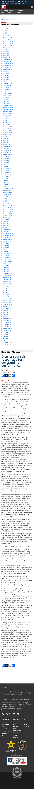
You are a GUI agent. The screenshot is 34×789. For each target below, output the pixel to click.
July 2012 (6, 332)
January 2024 (7, 85)
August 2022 (7, 115)
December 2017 (8, 210)
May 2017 (6, 224)
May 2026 (6, 32)
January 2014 (7, 297)
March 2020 (6, 164)
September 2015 (8, 261)
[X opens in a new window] (10, 714)
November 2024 (8, 65)
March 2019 (6, 182)
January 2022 (7, 129)
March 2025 (6, 58)
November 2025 (8, 44)
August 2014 (7, 285)
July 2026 (6, 28)
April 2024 (6, 79)
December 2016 (8, 233)
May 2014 (6, 291)
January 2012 (7, 344)
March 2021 (6, 145)
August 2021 (7, 135)
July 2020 (6, 156)
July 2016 (6, 243)
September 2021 (8, 133)
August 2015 (7, 263)
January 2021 (7, 148)
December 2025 (8, 42)
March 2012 (6, 340)
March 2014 (6, 295)
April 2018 (6, 202)
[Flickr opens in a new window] (18, 714)
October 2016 (7, 237)
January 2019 (7, 186)
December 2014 (8, 277)
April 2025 (6, 56)
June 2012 (6, 334)
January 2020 (7, 168)
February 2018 (7, 206)
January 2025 (7, 61)
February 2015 (7, 273)
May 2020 (6, 160)
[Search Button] (28, 7)
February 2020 (7, 166)
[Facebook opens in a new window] (3, 714)
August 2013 (7, 307)
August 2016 (7, 241)
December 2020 (8, 150)
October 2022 (7, 111)
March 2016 (6, 249)
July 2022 (6, 117)
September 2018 (8, 192)
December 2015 (8, 255)
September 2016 (8, 239)
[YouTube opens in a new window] (14, 714)
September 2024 (8, 69)
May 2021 (6, 141)
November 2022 (8, 109)
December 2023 (8, 87)
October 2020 (7, 152)
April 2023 (6, 101)
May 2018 (6, 200)
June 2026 (6, 30)
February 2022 (7, 127)
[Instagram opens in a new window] (7, 714)
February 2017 (7, 229)
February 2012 (7, 342)
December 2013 (8, 299)
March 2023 (6, 103)
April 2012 (6, 338)
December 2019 (8, 170)
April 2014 (6, 293)
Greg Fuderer (7, 370)
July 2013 (6, 309)
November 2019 (8, 172)
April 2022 (6, 123)
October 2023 (7, 91)
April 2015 (6, 269)
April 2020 (6, 162)
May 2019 (6, 180)
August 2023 (7, 95)
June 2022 (6, 119)
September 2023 (8, 93)
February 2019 (7, 184)
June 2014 (6, 289)
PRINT (3, 381)
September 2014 (8, 283)
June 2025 (6, 52)
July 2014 (6, 287)
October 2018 (7, 190)
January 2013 (7, 320)
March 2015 (6, 271)
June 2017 (6, 222)
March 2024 (6, 81)
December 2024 (8, 63)
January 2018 (7, 208)
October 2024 (7, 67)
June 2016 (6, 245)
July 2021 (6, 137)
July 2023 (6, 97)
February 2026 (7, 38)
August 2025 (7, 48)
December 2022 (8, 107)
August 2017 (7, 218)
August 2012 (7, 330)
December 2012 (8, 322)
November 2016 (8, 235)
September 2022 (8, 113)
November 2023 (8, 89)
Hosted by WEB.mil (16, 755)
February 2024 (7, 83)
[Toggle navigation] (31, 7)
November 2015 (8, 257)
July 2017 (6, 220)
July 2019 (6, 176)
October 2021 (7, 131)
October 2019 (7, 174)
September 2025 (8, 46)
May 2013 (6, 313)
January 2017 (7, 231)
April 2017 (6, 226)
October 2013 (7, 303)
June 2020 (6, 158)
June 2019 (6, 178)
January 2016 (7, 253)
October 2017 (7, 214)
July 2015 (6, 265)
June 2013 (6, 311)
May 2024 (6, 77)
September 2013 (8, 305)
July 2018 (6, 196)
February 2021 (7, 146)
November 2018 (8, 188)
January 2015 (7, 275)
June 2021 (6, 139)
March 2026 (6, 36)
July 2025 (6, 50)
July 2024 (6, 73)
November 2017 (8, 212)
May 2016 (6, 247)
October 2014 (7, 281)
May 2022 (6, 121)
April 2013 (6, 314)
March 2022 (6, 125)
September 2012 (8, 328)
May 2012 (6, 336)
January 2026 (7, 40)
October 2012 (7, 326)
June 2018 (6, 198)
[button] (17, 3)
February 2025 (7, 60)
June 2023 (6, 99)
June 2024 (6, 75)
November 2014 (8, 279)
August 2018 (7, 194)
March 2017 (6, 228)
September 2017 (8, 216)
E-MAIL (9, 381)
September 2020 (8, 154)
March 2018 (6, 204)
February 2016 (7, 251)
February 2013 (7, 318)
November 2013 (8, 301)
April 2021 (6, 143)
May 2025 (6, 54)
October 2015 (7, 259)
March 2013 (6, 316)
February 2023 (7, 105)
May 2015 (6, 267)
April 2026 (6, 34)
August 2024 (7, 71)
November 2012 (8, 324)
